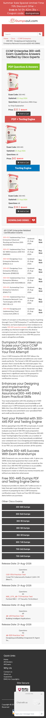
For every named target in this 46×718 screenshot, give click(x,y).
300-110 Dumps (23, 521)
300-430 (6, 278)
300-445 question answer (17, 327)
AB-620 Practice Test (15, 635)
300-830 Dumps (23, 507)
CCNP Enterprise (24, 38)
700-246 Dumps (23, 556)
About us (7, 674)
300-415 (6, 249)
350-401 (6, 297)
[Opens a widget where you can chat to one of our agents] (29, 704)
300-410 (6, 237)
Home (6, 38)
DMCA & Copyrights (11, 679)
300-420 (6, 259)
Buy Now (40, 241)
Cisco (13, 38)
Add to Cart (24, 114)
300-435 (6, 287)
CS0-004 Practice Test (16, 574)
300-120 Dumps (23, 528)
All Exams (7, 664)
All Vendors (8, 662)
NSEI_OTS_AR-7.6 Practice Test (19, 596)
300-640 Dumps (23, 514)
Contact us (8, 672)
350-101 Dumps (23, 535)
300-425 (6, 268)
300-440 (6, 309)
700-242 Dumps (23, 549)
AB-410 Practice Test (15, 616)
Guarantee (8, 677)
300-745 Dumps (23, 542)
